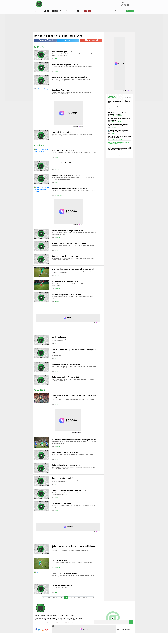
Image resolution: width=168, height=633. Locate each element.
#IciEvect (67, 615)
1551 (61, 597)
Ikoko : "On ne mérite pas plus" (62, 478)
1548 (49, 597)
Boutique (87, 11)
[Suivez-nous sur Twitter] (39, 630)
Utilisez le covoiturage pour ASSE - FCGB (66, 175)
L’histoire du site (126, 629)
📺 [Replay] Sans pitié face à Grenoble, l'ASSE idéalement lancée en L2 (118, 131)
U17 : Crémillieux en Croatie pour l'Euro (65, 281)
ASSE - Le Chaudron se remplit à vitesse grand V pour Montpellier (118, 113)
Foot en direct (71, 622)
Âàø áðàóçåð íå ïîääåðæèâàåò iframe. (61, 587)
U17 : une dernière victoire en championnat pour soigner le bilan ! (74, 439)
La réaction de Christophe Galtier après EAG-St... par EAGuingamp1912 (70, 550)
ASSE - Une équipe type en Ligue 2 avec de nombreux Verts (119, 119)
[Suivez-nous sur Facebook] (36, 630)
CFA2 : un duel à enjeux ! (60, 560)
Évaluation (61, 615)
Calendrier (49, 615)
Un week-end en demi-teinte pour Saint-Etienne (68, 230)
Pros (56, 58)
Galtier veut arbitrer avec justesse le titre (66, 465)
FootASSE (56, 622)
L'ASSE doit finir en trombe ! (61, 132)
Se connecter (119, 11)
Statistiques (114, 151)
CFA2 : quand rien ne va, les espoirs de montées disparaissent (73, 269)
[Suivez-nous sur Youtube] (46, 630)
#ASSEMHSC (119, 115)
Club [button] (78, 11)
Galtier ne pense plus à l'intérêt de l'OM (65, 377)
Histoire (47, 619)
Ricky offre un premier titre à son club (65, 256)
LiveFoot (62, 622)
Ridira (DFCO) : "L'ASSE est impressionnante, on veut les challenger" (119, 137)
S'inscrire (130, 11)
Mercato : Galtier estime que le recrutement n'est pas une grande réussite (74, 351)
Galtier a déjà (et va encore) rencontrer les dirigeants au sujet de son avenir (74, 396)
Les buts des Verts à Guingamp (62, 586)
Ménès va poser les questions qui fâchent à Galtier (69, 490)
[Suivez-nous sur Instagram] (43, 630)
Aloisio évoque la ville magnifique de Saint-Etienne (69, 188)
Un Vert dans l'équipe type (61, 90)
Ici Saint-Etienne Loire (48, 622)
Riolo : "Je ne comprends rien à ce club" (65, 452)
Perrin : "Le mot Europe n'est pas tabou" (65, 573)
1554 (74, 597)
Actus (46, 11)
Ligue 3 (76, 618)
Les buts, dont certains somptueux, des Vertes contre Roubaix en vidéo (118, 125)
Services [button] (68, 11)
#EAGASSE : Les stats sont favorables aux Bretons (69, 243)
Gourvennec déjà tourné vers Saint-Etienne (66, 364)
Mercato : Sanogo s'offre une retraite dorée (66, 294)
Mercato (57, 301)
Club (56, 84)
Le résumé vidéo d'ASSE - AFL (62, 163)
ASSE (66, 622)
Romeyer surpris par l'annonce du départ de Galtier (69, 77)
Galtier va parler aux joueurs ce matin (65, 64)
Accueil (38, 11)
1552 (66, 597)
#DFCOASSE (119, 139)
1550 (57, 597)
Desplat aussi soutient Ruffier (62, 503)
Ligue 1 (58, 619)
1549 (53, 597)
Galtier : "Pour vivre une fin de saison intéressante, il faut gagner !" (74, 547)
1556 (83, 597)
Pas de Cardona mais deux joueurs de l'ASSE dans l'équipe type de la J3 (119, 148)
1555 (79, 597)
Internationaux (53, 618)
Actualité (37, 615)
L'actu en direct (127, 97)
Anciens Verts (58, 195)
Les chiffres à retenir (59, 337)
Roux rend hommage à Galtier (62, 51)
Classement (43, 615)
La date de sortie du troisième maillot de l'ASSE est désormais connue (118, 142)
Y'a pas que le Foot (40, 619)
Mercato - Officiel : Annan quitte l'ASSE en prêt (119, 101)
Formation (57, 169)
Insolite (81, 618)
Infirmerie (46, 618)
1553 (70, 597)
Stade (113, 115)
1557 (87, 597)
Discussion (56, 11)
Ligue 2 (113, 110)
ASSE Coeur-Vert (77, 619)
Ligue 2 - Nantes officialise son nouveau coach (118, 107)
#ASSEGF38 (118, 121)
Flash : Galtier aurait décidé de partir (64, 150)
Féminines (114, 127)
